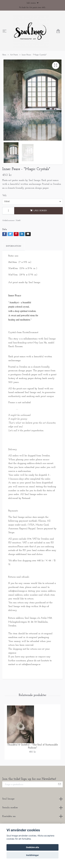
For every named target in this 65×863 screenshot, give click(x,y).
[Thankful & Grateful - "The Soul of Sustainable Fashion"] (32, 741)
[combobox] (32, 218)
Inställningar (32, 855)
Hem (4, 71)
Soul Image (8, 815)
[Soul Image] (37, 37)
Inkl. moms (31, 3)
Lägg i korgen (40, 227)
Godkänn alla (32, 847)
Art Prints (14, 71)
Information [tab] (13, 263)
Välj (4, 212)
